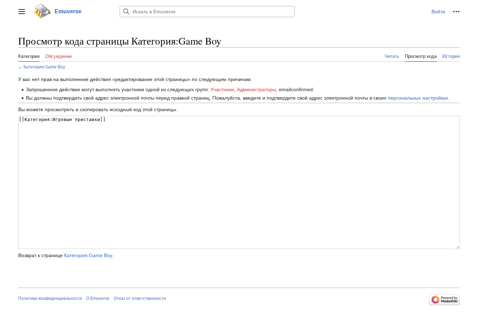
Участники (222, 89)
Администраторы (256, 89)
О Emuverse (98, 298)
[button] (21, 11)
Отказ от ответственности (140, 298)
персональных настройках (418, 98)
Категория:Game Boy (44, 67)
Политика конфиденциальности (50, 298)
